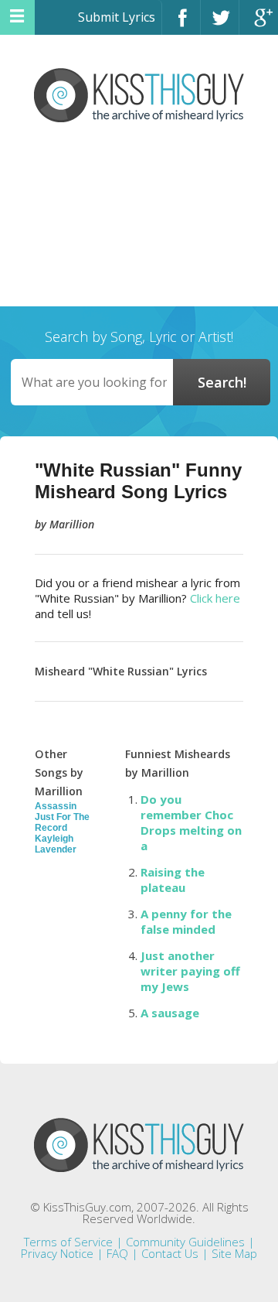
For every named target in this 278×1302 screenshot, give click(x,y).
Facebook (181, 24)
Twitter (220, 24)
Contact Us (169, 1253)
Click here (215, 598)
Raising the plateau (173, 879)
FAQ (117, 1253)
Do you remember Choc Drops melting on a (191, 822)
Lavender (55, 849)
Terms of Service (68, 1241)
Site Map (234, 1253)
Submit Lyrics (116, 17)
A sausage (170, 1012)
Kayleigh (54, 838)
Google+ (258, 24)
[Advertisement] (139, 224)
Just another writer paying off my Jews (190, 971)
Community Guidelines (185, 1241)
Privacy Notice (57, 1253)
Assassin (55, 806)
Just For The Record (62, 822)
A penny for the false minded (186, 921)
